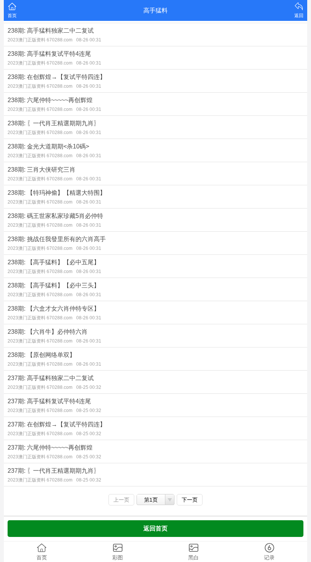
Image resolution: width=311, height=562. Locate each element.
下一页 (190, 500)
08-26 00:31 (88, 40)
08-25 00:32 (88, 387)
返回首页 (155, 528)
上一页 (121, 500)
